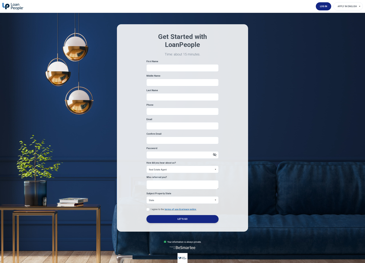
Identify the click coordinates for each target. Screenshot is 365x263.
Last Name (152, 90)
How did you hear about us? (161, 162)
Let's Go (182, 219)
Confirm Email (153, 133)
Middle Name (153, 75)
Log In (323, 6)
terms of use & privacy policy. (180, 209)
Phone (149, 105)
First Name (152, 61)
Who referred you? (156, 177)
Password (151, 148)
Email (149, 119)
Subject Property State (158, 193)
